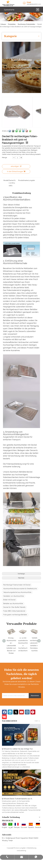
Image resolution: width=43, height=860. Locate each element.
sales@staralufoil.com (34, 4)
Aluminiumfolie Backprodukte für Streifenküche (20, 589)
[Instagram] (27, 712)
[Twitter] (15, 712)
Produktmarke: (23, 180)
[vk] (4, 716)
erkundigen (15, 166)
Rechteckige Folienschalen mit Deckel (16, 585)
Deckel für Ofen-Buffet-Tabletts (14, 607)
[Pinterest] (32, 712)
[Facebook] (4, 712)
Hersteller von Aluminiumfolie (13, 596)
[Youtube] (21, 712)
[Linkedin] (10, 712)
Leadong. (23, 850)
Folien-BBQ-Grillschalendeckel (14, 611)
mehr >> (37, 721)
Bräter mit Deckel (9, 600)
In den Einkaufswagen (15, 171)
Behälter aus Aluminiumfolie (13, 603)
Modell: (6, 180)
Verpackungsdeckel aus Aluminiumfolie (17, 592)
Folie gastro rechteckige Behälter (15, 615)
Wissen (6, 749)
